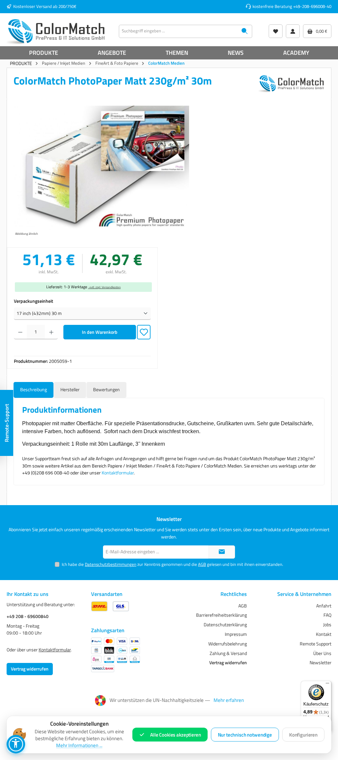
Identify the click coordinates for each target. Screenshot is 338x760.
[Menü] (327, 685)
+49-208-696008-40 (312, 6)
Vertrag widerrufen (30, 669)
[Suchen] (244, 31)
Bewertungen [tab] (106, 389)
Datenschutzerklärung (225, 624)
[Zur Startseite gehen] (56, 31)
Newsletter (320, 662)
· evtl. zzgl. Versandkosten (104, 287)
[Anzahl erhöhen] (51, 332)
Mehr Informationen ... (79, 745)
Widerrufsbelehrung (227, 643)
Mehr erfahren (229, 700)
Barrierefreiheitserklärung (221, 615)
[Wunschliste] (276, 31)
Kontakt (323, 634)
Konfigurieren (303, 735)
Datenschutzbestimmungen (110, 564)
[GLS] (121, 606)
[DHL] (99, 606)
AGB (202, 564)
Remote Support (315, 643)
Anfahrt (323, 605)
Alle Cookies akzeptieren (175, 735)
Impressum (236, 634)
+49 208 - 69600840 (28, 616)
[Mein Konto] (293, 31)
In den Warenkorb (100, 332)
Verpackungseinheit (33, 301)
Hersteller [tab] (70, 389)
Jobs (327, 624)
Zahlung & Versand (228, 653)
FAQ (327, 615)
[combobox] (178, 31)
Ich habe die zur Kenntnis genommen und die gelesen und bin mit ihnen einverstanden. (172, 564)
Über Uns (322, 653)
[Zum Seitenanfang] (222, 552)
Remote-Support (7, 423)
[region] (101, 172)
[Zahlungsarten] (115, 655)
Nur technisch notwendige (245, 735)
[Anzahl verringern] (20, 332)
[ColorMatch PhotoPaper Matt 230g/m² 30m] (101, 169)
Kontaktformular (118, 472)
